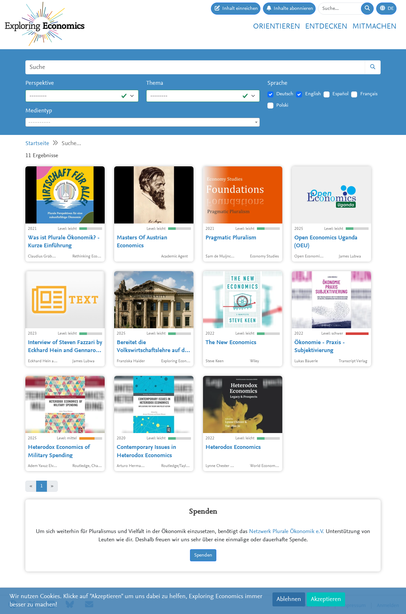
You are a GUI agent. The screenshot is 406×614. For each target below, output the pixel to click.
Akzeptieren (326, 599)
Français (368, 94)
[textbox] (142, 122)
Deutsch (284, 94)
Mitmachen (374, 26)
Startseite (37, 144)
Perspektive (39, 83)
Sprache (277, 83)
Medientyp (38, 111)
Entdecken (326, 26)
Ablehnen (289, 599)
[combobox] (142, 122)
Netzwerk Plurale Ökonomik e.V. (286, 532)
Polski (282, 105)
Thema (154, 83)
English (313, 94)
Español (340, 94)
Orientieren (276, 26)
